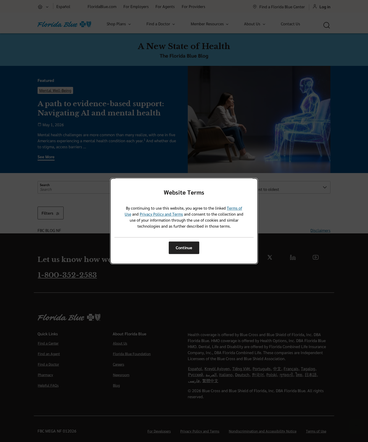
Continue (184, 247)
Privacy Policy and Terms (161, 214)
